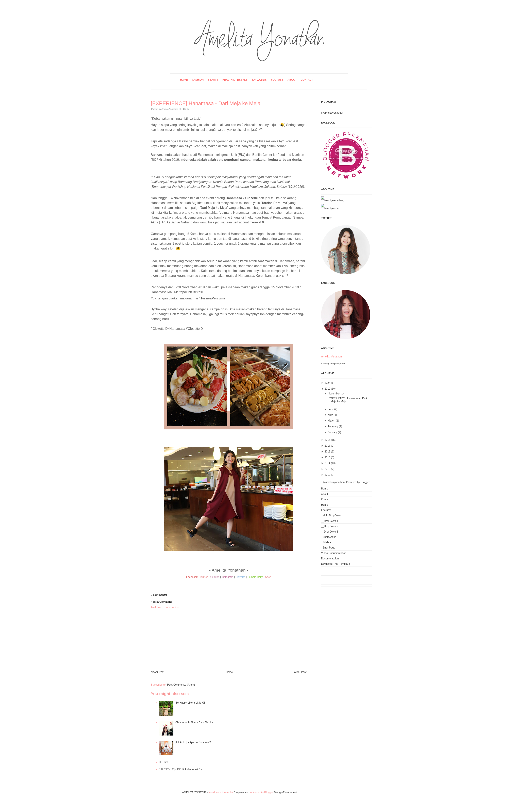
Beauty (213, 79)
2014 (327, 463)
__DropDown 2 (329, 526)
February (333, 426)
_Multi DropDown (331, 515)
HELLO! (163, 762)
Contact (307, 79)
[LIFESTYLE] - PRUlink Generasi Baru (181, 769)
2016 (327, 451)
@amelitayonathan (332, 112)
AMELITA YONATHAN (195, 792)
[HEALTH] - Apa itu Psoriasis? (193, 742)
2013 (327, 468)
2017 (327, 445)
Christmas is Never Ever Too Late (195, 722)
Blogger (365, 482)
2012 (327, 474)
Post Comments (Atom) (181, 684)
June (330, 409)
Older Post (300, 671)
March (331, 420)
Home (184, 79)
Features (326, 510)
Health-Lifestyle (234, 79)
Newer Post (157, 671)
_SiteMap (326, 542)
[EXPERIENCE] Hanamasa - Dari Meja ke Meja (205, 103)
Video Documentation (333, 553)
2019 (327, 388)
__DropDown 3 (329, 531)
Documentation (330, 558)
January (332, 432)
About (292, 79)
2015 (327, 457)
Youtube (277, 79)
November (334, 393)
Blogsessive (241, 792)
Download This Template (335, 563)
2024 (327, 382)
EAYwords (259, 79)
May (330, 414)
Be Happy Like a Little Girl (190, 702)
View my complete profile (333, 363)
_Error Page (328, 547)
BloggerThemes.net (285, 792)
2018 (327, 439)
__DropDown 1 (329, 520)
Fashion (198, 79)
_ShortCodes (328, 536)
